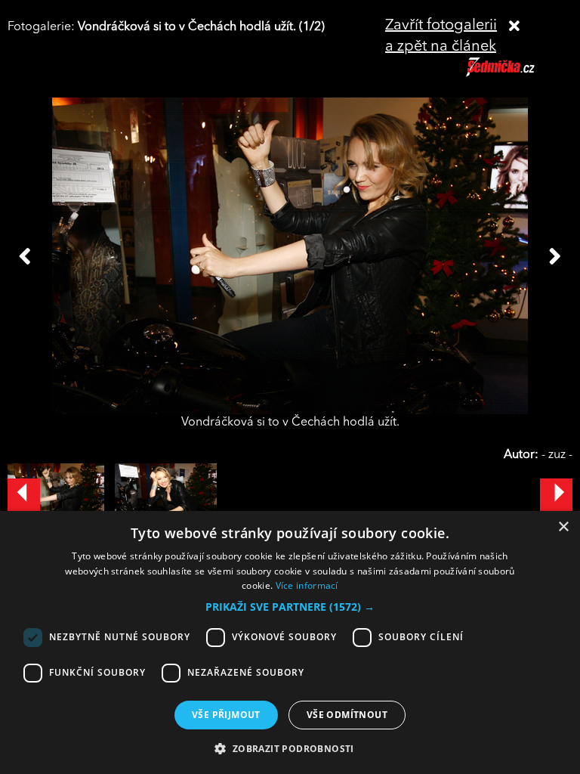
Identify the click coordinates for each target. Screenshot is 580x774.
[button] (290, 607)
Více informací (307, 585)
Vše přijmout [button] (226, 714)
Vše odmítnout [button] (347, 714)
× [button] (563, 527)
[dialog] (290, 642)
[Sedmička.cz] (519, 74)
